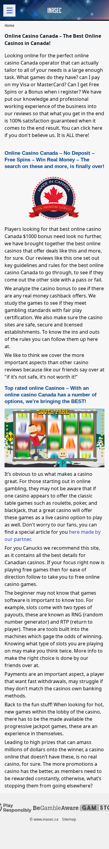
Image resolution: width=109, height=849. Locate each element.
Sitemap (69, 819)
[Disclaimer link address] (55, 808)
